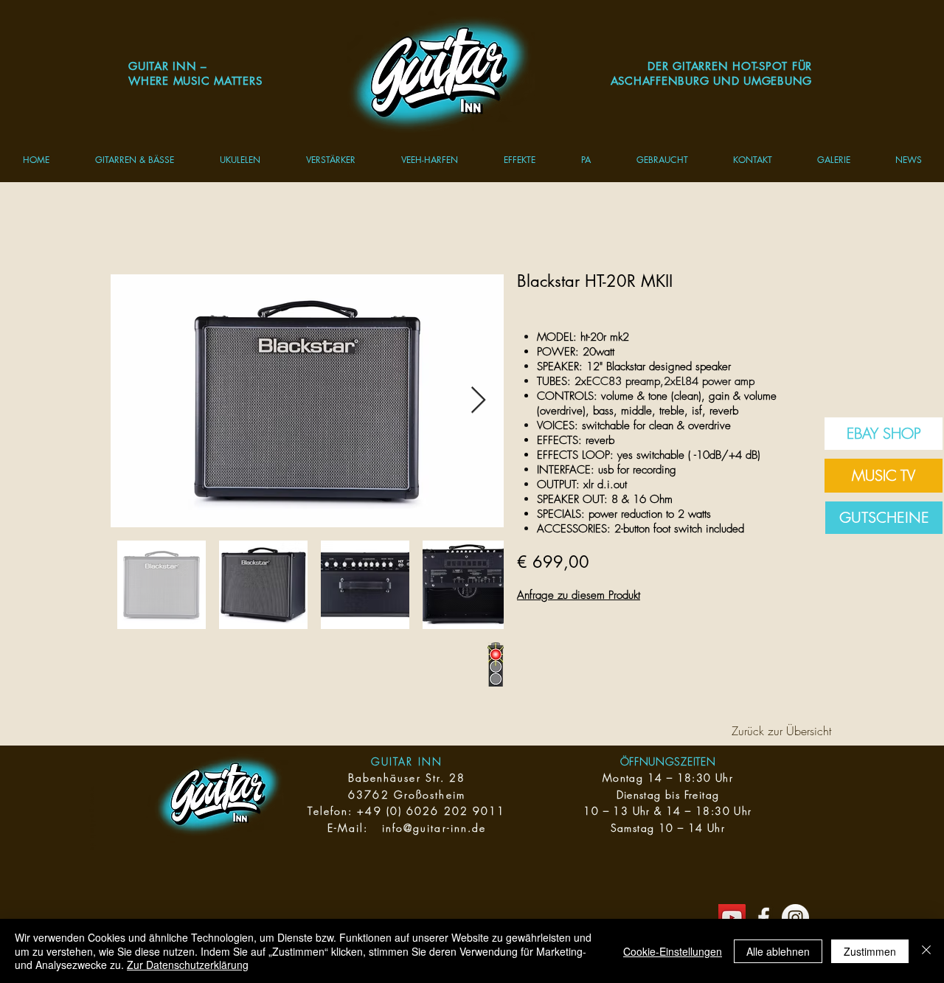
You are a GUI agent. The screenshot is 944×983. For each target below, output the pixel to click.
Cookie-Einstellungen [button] (672, 951)
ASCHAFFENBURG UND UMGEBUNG (712, 81)
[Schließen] (926, 951)
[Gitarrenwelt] (763, 917)
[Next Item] (478, 400)
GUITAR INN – (167, 66)
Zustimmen (870, 951)
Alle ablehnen (778, 951)
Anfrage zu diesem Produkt (578, 595)
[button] (134, 160)
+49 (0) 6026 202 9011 (431, 811)
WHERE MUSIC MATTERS (195, 81)
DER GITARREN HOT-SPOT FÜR (730, 66)
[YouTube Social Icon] (732, 917)
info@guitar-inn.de (434, 828)
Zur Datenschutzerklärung (188, 964)
